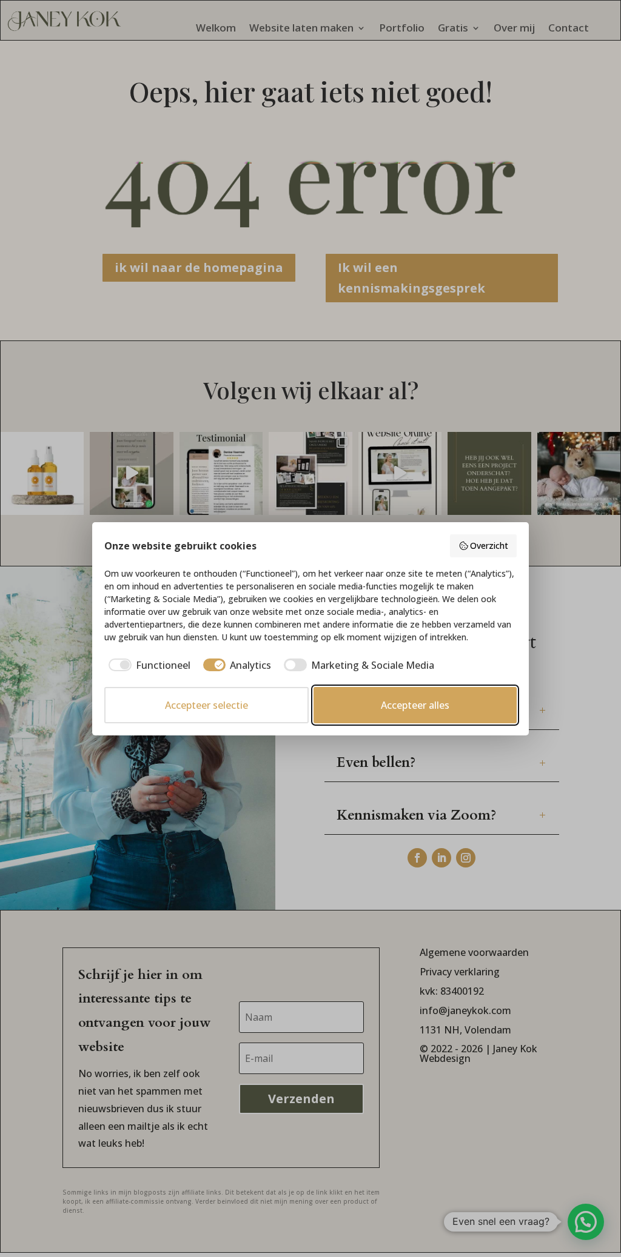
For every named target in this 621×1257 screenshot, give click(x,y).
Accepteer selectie (206, 705)
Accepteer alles (415, 705)
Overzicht (489, 545)
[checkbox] (147, 665)
